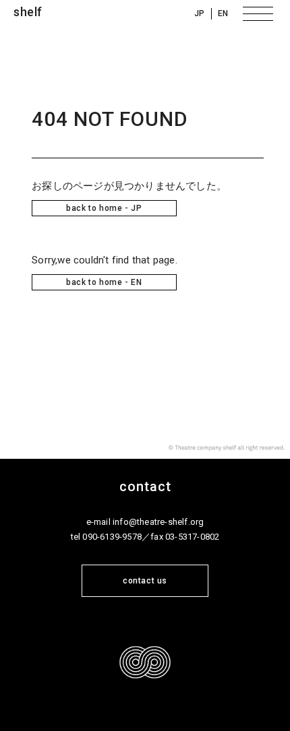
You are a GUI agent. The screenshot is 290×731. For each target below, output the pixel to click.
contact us (145, 580)
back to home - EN (104, 282)
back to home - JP (104, 208)
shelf (27, 12)
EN (223, 13)
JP (199, 13)
